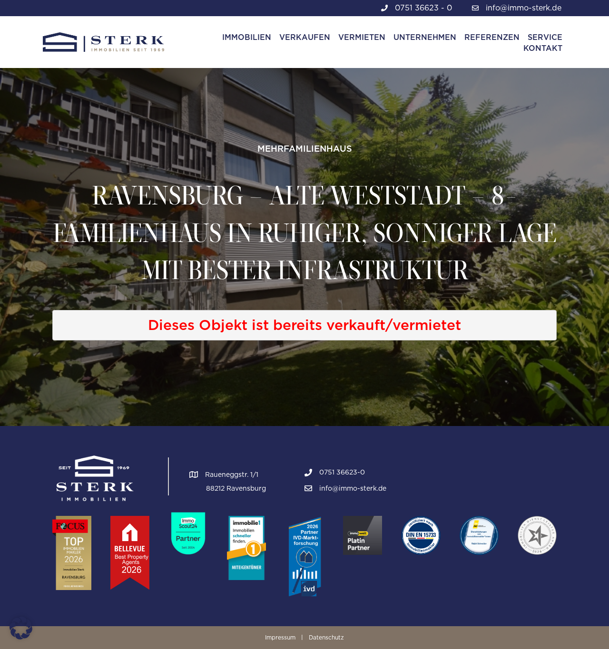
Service (545, 37)
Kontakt (542, 48)
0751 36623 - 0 (423, 7)
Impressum (280, 637)
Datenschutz (326, 637)
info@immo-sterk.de (523, 7)
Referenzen (492, 37)
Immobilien (246, 37)
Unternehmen (424, 37)
